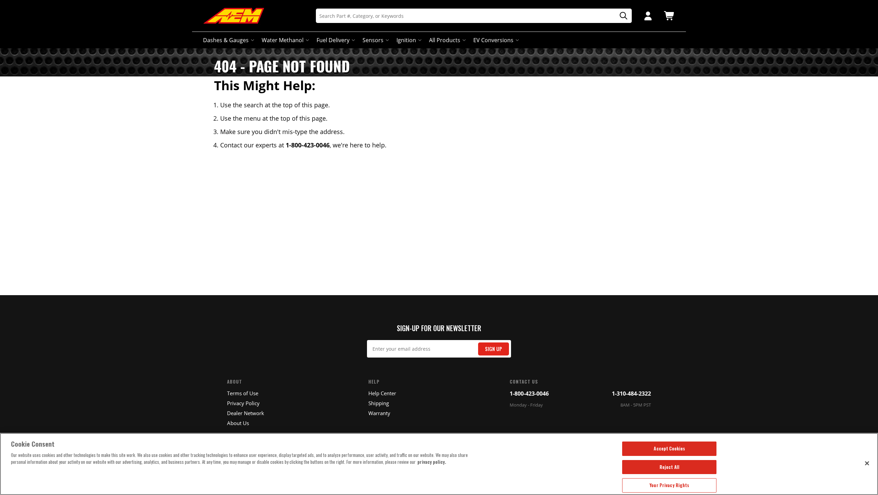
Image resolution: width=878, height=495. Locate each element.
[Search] (621, 16)
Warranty (379, 413)
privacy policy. (431, 461)
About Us (238, 423)
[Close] (867, 463)
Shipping (378, 403)
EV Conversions (493, 40)
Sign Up (493, 348)
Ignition (406, 40)
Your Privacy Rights (669, 485)
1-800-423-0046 (529, 393)
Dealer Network (245, 413)
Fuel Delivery (333, 40)
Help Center (382, 393)
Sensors (373, 40)
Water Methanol (283, 40)
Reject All (669, 466)
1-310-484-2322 (631, 393)
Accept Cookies (669, 448)
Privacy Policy (243, 403)
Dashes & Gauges (226, 40)
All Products (444, 40)
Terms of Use (242, 393)
